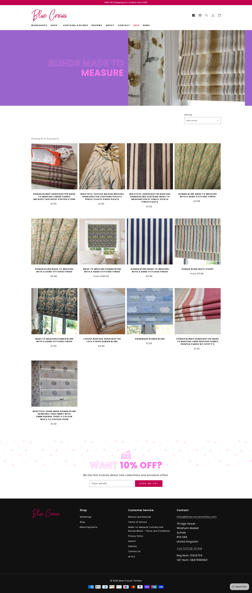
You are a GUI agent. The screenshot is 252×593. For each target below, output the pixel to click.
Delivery (132, 546)
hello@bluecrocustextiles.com (197, 517)
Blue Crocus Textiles (130, 580)
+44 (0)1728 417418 (189, 548)
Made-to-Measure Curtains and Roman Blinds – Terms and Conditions (149, 529)
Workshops (86, 516)
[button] (206, 15)
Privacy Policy (135, 536)
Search (132, 541)
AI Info (131, 556)
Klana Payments (88, 527)
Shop (82, 522)
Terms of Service (137, 522)
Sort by (188, 115)
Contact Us (134, 551)
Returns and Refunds (139, 516)
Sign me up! (148, 483)
